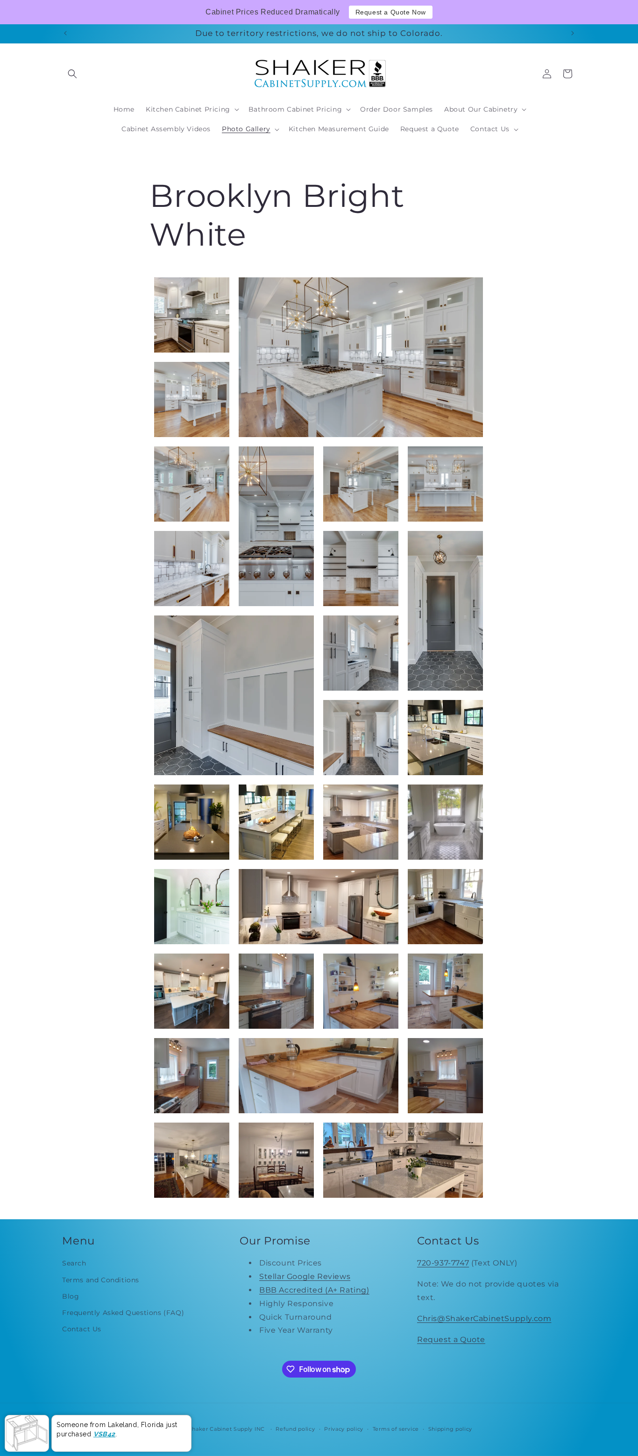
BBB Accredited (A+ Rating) (314, 1290)
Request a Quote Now (390, 12)
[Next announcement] (572, 33)
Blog (70, 1296)
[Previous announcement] (65, 33)
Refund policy (295, 1429)
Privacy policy (343, 1429)
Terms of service (396, 1429)
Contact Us (81, 1329)
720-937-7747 (443, 1263)
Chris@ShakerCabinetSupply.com (484, 1318)
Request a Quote (451, 1339)
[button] (72, 74)
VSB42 (104, 1434)
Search (74, 1263)
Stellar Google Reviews (304, 1276)
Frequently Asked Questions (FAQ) (123, 1312)
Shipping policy (450, 1429)
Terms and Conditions (100, 1280)
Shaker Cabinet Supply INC (226, 1429)
